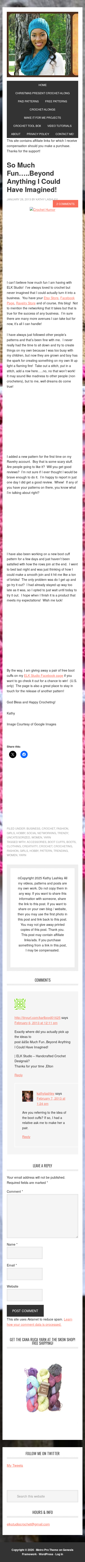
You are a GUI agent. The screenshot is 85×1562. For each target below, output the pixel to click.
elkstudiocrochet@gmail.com (28, 1524)
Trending (60, 850)
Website (12, 1286)
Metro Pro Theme (47, 1550)
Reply (19, 1075)
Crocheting (63, 846)
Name (12, 1244)
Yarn (47, 837)
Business (33, 828)
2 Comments (65, 204)
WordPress (46, 1554)
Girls (11, 833)
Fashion (62, 828)
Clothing (14, 846)
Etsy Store (51, 298)
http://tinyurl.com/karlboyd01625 (38, 1017)
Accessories (36, 842)
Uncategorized (18, 837)
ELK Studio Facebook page (43, 675)
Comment (15, 1191)
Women (37, 837)
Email (12, 1265)
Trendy (62, 833)
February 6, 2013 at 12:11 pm (36, 1022)
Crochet (48, 828)
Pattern (46, 850)
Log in (59, 1554)
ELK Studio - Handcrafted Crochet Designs (42, 44)
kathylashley (45, 1093)
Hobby (20, 833)
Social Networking (41, 833)
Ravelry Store (26, 303)
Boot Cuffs (56, 842)
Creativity (30, 846)
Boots (71, 842)
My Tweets (15, 1465)
